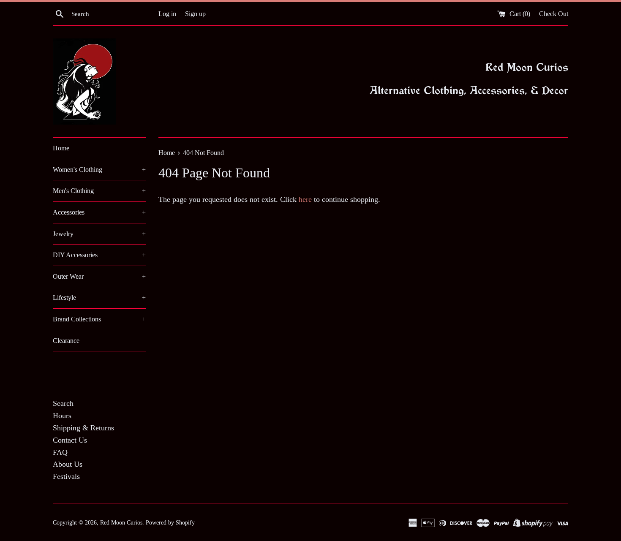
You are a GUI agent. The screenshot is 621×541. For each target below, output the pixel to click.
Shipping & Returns (83, 428)
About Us (67, 464)
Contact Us (70, 440)
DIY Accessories (99, 254)
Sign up (195, 14)
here (305, 199)
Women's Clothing (99, 169)
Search (63, 403)
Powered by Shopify (170, 522)
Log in (167, 14)
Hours (62, 415)
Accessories (99, 212)
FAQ (60, 452)
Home (61, 148)
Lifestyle (99, 297)
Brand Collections (99, 319)
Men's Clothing (99, 190)
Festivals (66, 476)
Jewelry (99, 233)
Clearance (66, 340)
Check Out (553, 14)
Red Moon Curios (121, 522)
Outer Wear (99, 276)
